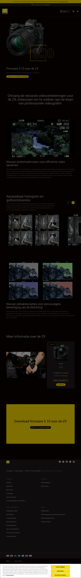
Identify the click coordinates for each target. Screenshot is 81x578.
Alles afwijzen (60, 571)
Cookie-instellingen (60, 567)
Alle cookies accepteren (60, 575)
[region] (40, 571)
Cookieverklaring (10, 575)
